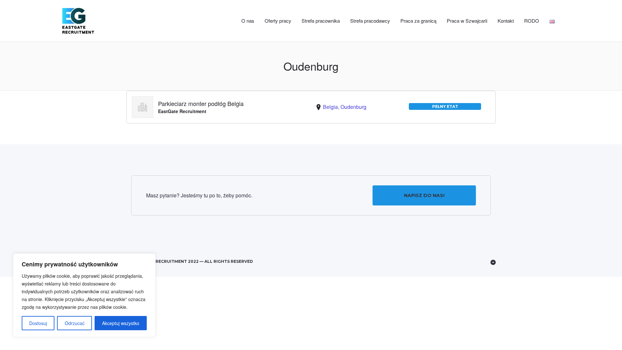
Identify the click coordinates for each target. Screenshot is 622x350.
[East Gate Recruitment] (92, 21)
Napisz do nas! (424, 195)
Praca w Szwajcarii (467, 20)
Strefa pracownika (321, 20)
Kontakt (506, 20)
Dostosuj (38, 323)
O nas (247, 20)
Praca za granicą (418, 20)
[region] (84, 295)
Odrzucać (75, 323)
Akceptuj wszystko (120, 323)
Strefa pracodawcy (370, 20)
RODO (531, 20)
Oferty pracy (278, 20)
